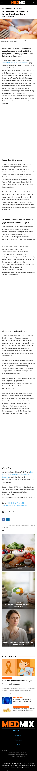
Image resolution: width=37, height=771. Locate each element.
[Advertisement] (18, 129)
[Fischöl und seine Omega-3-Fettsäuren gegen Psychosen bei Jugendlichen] (7, 709)
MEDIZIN (18, 564)
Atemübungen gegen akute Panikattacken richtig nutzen (18, 643)
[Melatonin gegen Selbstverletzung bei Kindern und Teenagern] (18, 667)
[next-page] (6, 650)
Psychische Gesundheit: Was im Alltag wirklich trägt (18, 605)
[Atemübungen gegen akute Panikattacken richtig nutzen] (18, 628)
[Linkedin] (8, 519)
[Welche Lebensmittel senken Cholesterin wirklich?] (18, 552)
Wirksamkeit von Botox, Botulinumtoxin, (15, 63)
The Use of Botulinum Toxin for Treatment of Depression (17, 474)
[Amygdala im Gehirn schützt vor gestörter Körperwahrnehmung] (7, 700)
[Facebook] (3, 519)
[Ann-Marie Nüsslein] (3, 512)
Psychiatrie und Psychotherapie (12, 8)
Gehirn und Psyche (6, 678)
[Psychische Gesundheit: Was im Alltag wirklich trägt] (18, 590)
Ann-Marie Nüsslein (12, 511)
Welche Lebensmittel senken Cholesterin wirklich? (18, 568)
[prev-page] (3, 650)
